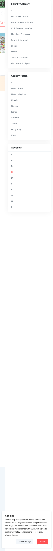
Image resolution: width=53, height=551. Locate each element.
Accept (42, 542)
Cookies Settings (24, 542)
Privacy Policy (14, 532)
